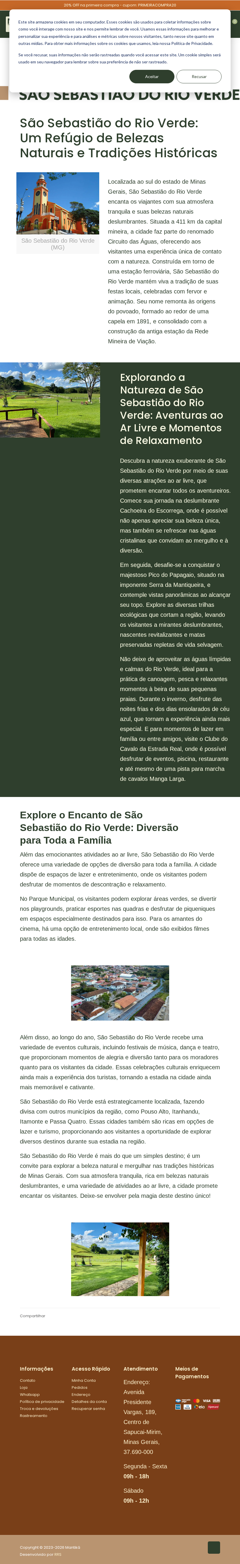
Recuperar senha (88, 1408)
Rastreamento (33, 1415)
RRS (57, 1554)
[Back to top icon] (214, 1547)
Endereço (81, 1394)
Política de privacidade (42, 1401)
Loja (24, 1387)
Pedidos (80, 1387)
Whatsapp (30, 1394)
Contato (27, 1380)
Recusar (199, 76)
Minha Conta (84, 1380)
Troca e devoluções (39, 1408)
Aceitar (152, 76)
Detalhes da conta (89, 1401)
